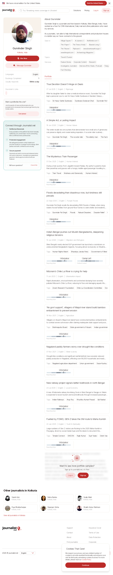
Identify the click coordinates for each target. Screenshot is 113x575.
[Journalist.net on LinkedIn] (110, 553)
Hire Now (23, 58)
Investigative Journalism (69, 66)
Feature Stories (66, 62)
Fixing (106, 66)
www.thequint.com (67, 52)
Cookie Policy (86, 560)
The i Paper (65, 45)
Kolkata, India (22, 52)
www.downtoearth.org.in (92, 49)
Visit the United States (96, 3)
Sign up (106, 10)
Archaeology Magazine (85, 52)
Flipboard (77, 49)
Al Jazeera (79, 41)
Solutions (77, 10)
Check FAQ (34, 165)
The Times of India (79, 45)
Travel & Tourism (66, 57)
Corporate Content (80, 62)
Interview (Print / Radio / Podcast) (90, 66)
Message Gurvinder (23, 65)
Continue (85, 565)
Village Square (66, 41)
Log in (95, 10)
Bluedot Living (94, 45)
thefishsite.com (93, 41)
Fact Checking (66, 70)
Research (92, 62)
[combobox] (44, 10)
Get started (22, 114)
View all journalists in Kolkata (14, 515)
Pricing (86, 10)
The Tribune (65, 49)
